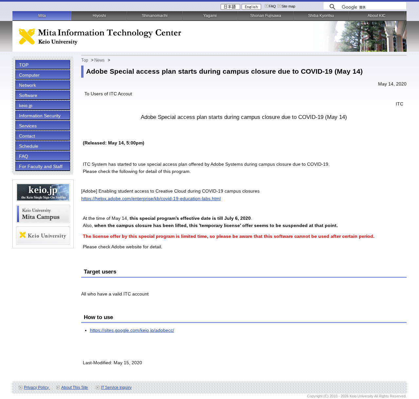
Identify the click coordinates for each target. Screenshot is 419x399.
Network (27, 85)
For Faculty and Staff (41, 166)
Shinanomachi (155, 16)
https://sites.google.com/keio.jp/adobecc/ (132, 330)
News (99, 60)
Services (28, 125)
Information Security (40, 115)
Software (28, 95)
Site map (288, 6)
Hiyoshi (99, 16)
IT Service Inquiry (116, 387)
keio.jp (25, 105)
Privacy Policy (37, 387)
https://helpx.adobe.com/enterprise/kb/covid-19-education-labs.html (151, 198)
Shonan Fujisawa (265, 16)
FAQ (272, 6)
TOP (23, 64)
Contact (27, 136)
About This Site (74, 387)
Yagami (210, 16)
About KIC (377, 16)
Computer (29, 75)
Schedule (28, 146)
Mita (42, 16)
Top (84, 60)
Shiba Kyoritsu (321, 16)
